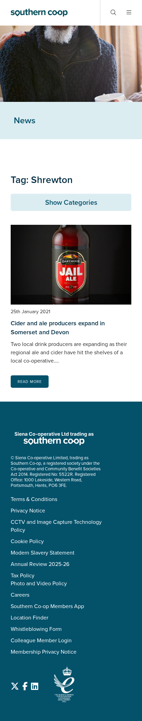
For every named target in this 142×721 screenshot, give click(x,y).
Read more (30, 381)
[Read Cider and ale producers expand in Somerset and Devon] (71, 265)
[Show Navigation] (128, 13)
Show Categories (71, 202)
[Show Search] (113, 13)
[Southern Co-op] (39, 13)
